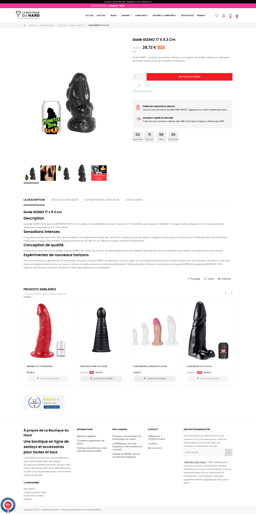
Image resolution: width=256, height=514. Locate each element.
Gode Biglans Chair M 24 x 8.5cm (149, 366)
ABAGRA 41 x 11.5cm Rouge (39, 366)
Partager (195, 279)
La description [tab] (34, 200)
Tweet (211, 279)
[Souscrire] (228, 452)
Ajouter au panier (190, 77)
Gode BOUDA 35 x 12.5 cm (199, 366)
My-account (155, 448)
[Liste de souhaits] (139, 85)
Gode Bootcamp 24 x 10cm (93, 366)
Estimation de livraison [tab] (102, 200)
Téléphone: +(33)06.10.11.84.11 (156, 437)
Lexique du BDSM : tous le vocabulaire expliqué (126, 455)
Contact (152, 444)
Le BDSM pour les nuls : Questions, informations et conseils (127, 447)
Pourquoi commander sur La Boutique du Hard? (126, 437)
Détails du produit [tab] (64, 200)
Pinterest (226, 279)
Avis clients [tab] (134, 200)
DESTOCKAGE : (99, 6)
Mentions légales (86, 436)
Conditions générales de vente (90, 442)
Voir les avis (51, 407)
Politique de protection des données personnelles (92, 449)
